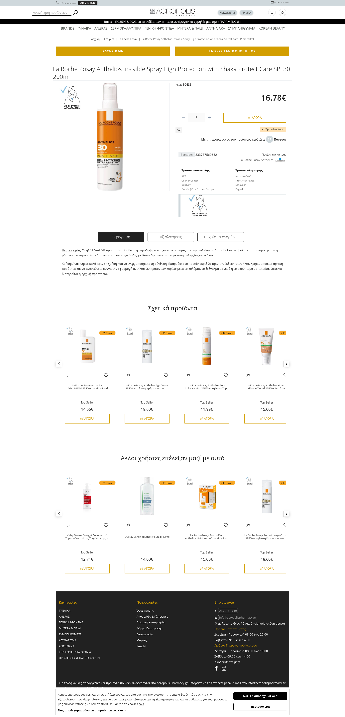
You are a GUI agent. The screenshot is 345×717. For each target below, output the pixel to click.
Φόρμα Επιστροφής (149, 628)
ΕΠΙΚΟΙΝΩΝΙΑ (281, 2)
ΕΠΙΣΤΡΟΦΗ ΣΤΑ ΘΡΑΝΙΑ (75, 652)
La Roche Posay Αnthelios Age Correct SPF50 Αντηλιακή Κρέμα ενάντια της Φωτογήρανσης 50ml (147, 387)
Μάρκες (142, 640)
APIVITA (246, 12)
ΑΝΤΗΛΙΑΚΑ (215, 28)
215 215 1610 (87, 3)
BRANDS (67, 28)
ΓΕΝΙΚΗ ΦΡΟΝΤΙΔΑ (159, 28)
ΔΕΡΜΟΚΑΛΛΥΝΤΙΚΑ (126, 28)
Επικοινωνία (145, 634)
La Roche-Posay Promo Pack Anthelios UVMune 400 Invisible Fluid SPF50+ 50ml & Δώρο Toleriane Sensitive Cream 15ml (207, 537)
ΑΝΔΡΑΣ (100, 28)
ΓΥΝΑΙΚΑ (84, 28)
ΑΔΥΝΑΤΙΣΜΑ (67, 640)
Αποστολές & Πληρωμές (152, 616)
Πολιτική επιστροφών (151, 622)
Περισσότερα (260, 706)
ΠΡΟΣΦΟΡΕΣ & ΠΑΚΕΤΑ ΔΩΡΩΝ (79, 658)
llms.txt (141, 646)
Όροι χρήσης (145, 610)
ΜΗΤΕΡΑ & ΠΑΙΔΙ (190, 28)
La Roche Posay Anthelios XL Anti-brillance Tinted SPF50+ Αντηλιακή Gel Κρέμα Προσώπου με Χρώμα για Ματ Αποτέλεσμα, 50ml (266, 387)
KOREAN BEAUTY (272, 28)
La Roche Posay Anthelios (257, 160)
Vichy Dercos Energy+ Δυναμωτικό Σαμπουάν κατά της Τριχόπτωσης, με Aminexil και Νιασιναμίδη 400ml (87, 537)
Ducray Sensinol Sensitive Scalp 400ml (147, 536)
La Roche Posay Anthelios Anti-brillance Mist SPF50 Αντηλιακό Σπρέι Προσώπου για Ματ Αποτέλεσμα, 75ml (207, 387)
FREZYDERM (227, 12)
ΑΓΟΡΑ (256, 117)
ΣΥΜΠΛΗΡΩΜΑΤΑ (241, 28)
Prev (59, 364)
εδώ (141, 704)
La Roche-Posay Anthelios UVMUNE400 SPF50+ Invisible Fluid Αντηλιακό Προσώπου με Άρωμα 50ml (87, 387)
